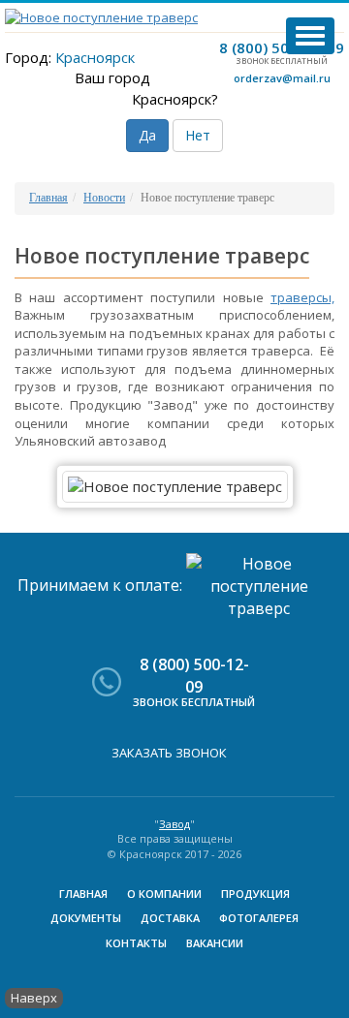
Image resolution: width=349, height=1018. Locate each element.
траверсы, (302, 297)
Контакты (136, 943)
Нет (197, 135)
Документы (85, 917)
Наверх (34, 997)
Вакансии (214, 943)
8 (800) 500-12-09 (281, 47)
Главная (48, 197)
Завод (174, 824)
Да (147, 135)
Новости (104, 197)
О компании (164, 893)
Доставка (170, 917)
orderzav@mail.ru (282, 78)
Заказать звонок (169, 752)
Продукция (255, 893)
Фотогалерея (259, 917)
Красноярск (95, 57)
